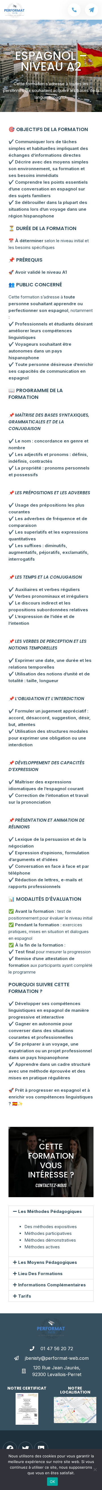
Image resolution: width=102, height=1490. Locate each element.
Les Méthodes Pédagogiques (50, 1211)
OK (52, 1481)
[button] (51, 1211)
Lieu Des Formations (40, 1273)
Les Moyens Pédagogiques (47, 1262)
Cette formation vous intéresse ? (51, 1160)
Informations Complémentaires (52, 1284)
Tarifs (24, 1296)
